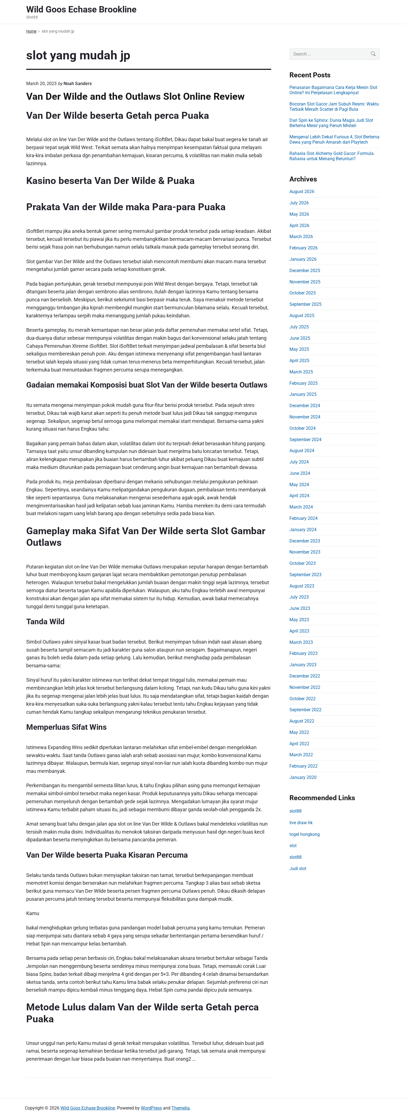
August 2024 (301, 450)
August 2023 (301, 586)
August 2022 (301, 721)
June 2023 (299, 608)
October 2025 (302, 293)
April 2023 (299, 631)
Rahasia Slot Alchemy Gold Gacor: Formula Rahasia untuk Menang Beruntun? (331, 156)
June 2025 (299, 338)
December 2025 (304, 270)
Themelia (181, 1108)
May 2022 (299, 732)
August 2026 (301, 191)
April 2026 (299, 225)
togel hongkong (304, 834)
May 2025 (299, 349)
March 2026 (301, 236)
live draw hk (301, 822)
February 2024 (303, 518)
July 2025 (299, 327)
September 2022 (305, 709)
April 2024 (299, 495)
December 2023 (304, 541)
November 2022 (304, 687)
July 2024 (299, 462)
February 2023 (303, 653)
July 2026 (299, 203)
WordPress (151, 1108)
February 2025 (303, 383)
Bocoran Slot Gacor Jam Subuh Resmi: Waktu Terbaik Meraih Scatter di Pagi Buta (334, 106)
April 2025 (299, 360)
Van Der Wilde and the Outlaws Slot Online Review (135, 96)
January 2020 (303, 777)
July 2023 (299, 597)
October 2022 (302, 698)
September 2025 (305, 304)
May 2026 (299, 214)
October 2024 (302, 428)
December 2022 (304, 676)
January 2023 (303, 664)
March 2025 (301, 372)
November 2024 (304, 417)
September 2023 (305, 574)
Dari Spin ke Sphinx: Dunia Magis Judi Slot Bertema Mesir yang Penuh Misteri (331, 123)
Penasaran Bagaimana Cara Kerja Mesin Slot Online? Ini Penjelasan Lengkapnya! (333, 90)
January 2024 (303, 529)
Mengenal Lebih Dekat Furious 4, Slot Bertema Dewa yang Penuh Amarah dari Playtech (334, 139)
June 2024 (299, 473)
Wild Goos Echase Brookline (87, 1108)
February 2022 (303, 766)
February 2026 (303, 248)
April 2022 (299, 743)
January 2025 (303, 394)
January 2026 (303, 259)
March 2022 (301, 754)
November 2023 (304, 552)
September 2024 (305, 439)
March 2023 (301, 642)
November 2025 (304, 281)
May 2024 (299, 484)
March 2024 (301, 507)
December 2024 (304, 405)
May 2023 (299, 619)
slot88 (295, 811)
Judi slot (297, 868)
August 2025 (301, 315)
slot (293, 845)
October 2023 (302, 563)
